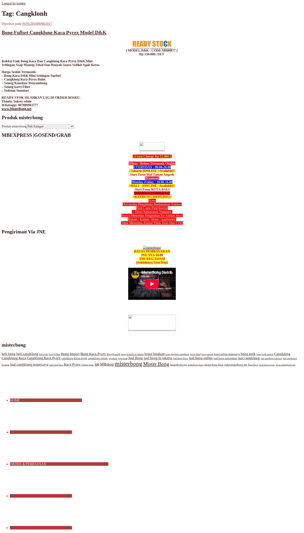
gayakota (113, 358)
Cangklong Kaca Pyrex (44, 358)
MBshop (107, 364)
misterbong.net (178, 364)
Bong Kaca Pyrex (93, 354)
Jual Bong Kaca (180, 358)
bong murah (207, 354)
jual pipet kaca (56, 365)
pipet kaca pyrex (267, 365)
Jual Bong (135, 358)
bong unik (248, 354)
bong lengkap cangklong (177, 354)
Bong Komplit (113, 354)
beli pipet (43, 354)
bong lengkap (155, 354)
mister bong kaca (213, 364)
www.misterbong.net (285, 365)
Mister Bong (156, 364)
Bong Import (70, 354)
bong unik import (264, 354)
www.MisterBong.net (16, 108)
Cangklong (282, 354)
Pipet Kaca (253, 365)
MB (97, 364)
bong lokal (195, 354)
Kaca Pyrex (72, 364)
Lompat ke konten (13, 3)
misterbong (128, 363)
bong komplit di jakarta (132, 354)
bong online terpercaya (227, 354)
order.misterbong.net (235, 364)
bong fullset (54, 354)
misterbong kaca (195, 365)
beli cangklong (27, 354)
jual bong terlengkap (225, 358)
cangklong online (98, 358)
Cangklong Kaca (14, 358)
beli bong (9, 354)
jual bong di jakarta (158, 358)
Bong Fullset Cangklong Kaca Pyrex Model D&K (54, 32)
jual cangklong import (271, 358)
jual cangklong (249, 358)
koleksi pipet (87, 365)
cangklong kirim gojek (74, 358)
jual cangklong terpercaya (29, 364)
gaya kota (122, 358)
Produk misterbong (14, 126)
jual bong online (201, 358)
